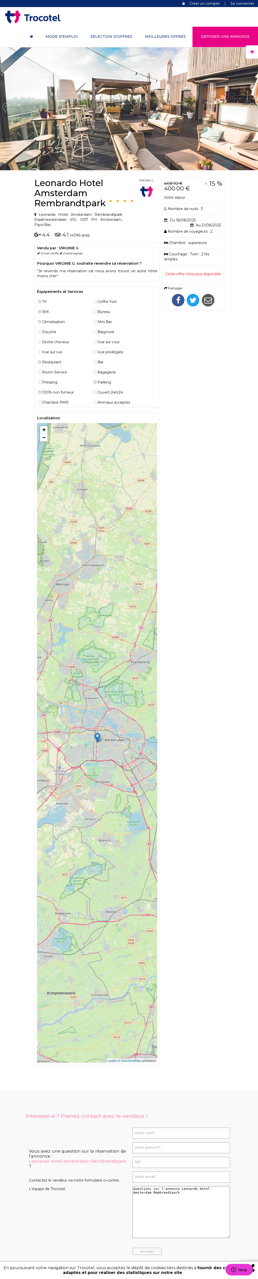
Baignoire (106, 332)
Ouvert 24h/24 (110, 392)
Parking (104, 382)
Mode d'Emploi (62, 36)
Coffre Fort (107, 301)
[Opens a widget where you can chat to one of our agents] (239, 1270)
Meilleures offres (165, 36)
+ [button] (44, 430)
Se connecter (242, 3)
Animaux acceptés (114, 402)
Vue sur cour (109, 342)
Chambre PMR (55, 402)
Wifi (45, 311)
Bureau (104, 311)
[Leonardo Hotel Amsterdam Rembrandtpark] (129, 167)
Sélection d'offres (111, 36)
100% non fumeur (58, 392)
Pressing (49, 382)
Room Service (54, 372)
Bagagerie (107, 372)
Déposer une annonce (225, 36)
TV (44, 301)
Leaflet (112, 1060)
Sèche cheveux (55, 342)
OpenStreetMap (131, 1060)
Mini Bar (105, 322)
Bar (101, 362)
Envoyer (147, 1251)
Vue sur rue (52, 352)
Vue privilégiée (110, 352)
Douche (49, 332)
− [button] (44, 437)
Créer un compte (204, 3)
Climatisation (53, 322)
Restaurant (51, 362)
